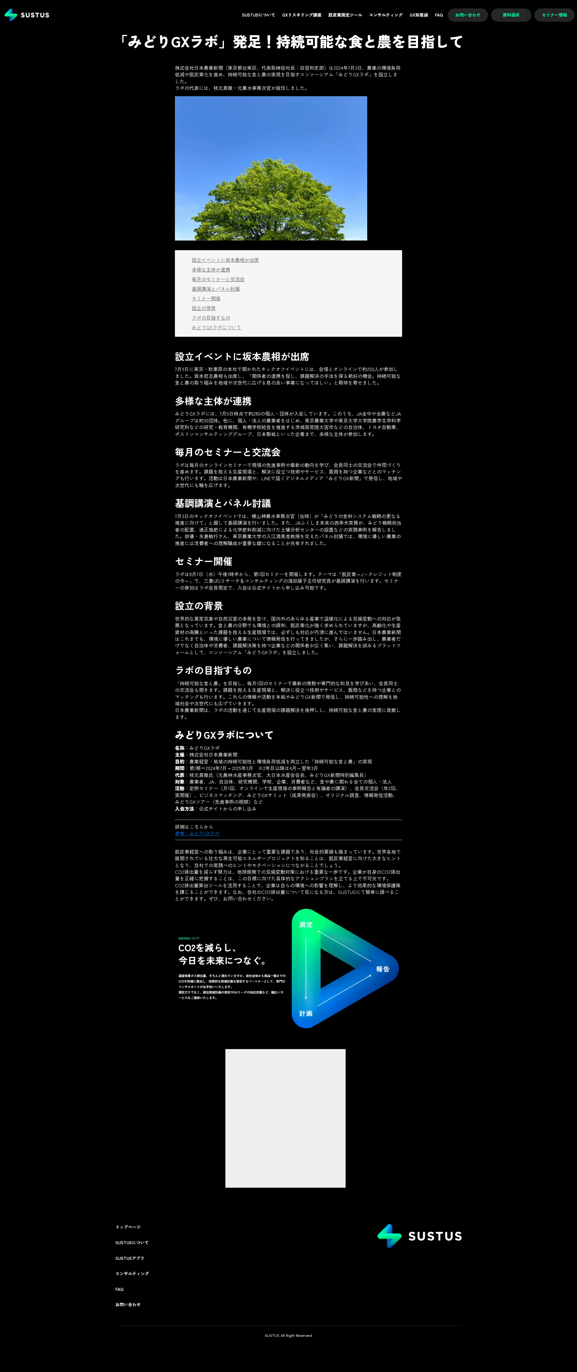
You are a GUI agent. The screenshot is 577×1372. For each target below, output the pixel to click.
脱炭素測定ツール (345, 15)
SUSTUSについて (132, 1242)
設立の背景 (204, 308)
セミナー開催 (206, 298)
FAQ (119, 1289)
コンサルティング (132, 1273)
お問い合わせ (128, 1304)
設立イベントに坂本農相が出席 (225, 259)
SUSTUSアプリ (130, 1258)
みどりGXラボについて (216, 327)
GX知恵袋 (419, 15)
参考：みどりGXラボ (197, 833)
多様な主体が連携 (211, 269)
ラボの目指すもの (211, 317)
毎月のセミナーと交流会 (218, 279)
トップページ (128, 1227)
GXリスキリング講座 (302, 15)
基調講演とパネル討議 (216, 288)
